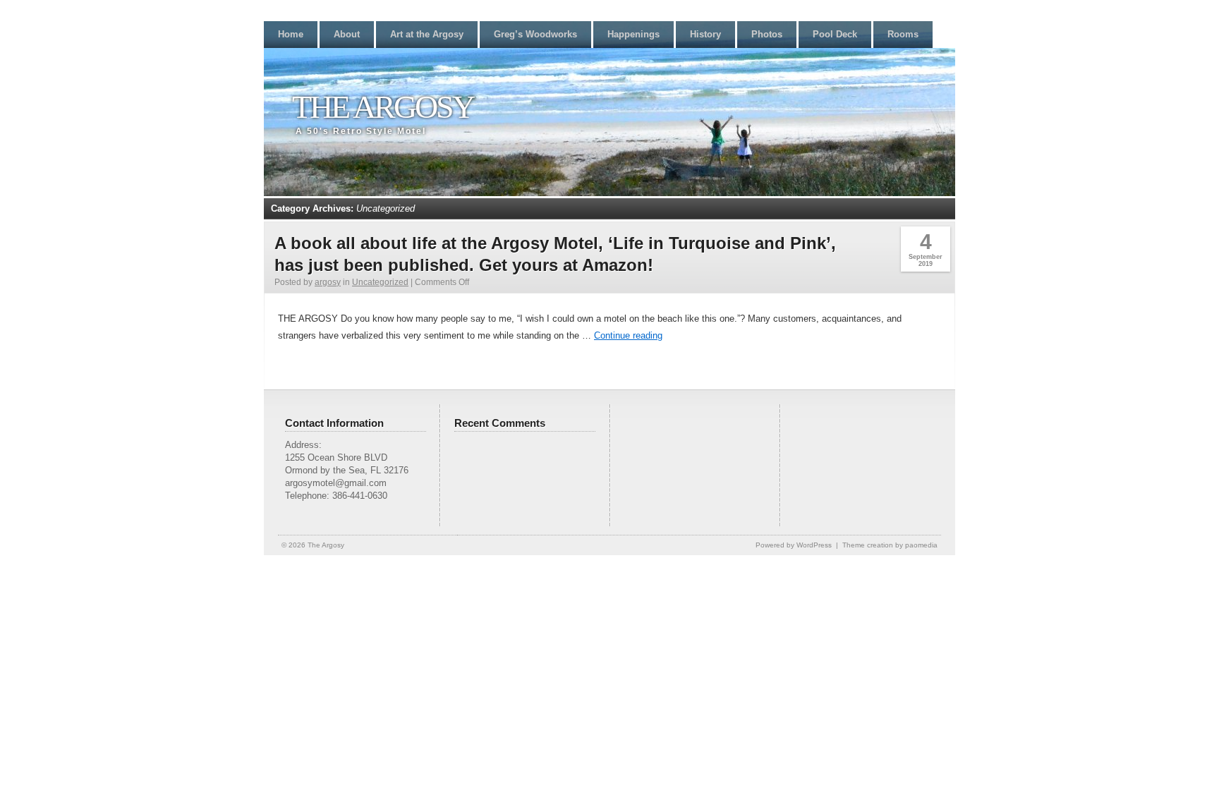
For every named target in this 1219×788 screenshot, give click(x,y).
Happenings (633, 34)
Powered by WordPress (794, 545)
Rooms (902, 34)
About (347, 34)
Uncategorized (380, 282)
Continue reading (628, 335)
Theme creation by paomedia (890, 545)
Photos (766, 34)
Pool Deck (835, 34)
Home (290, 34)
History (705, 34)
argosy (328, 282)
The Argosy (382, 107)
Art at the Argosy (426, 34)
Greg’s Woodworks (535, 34)
